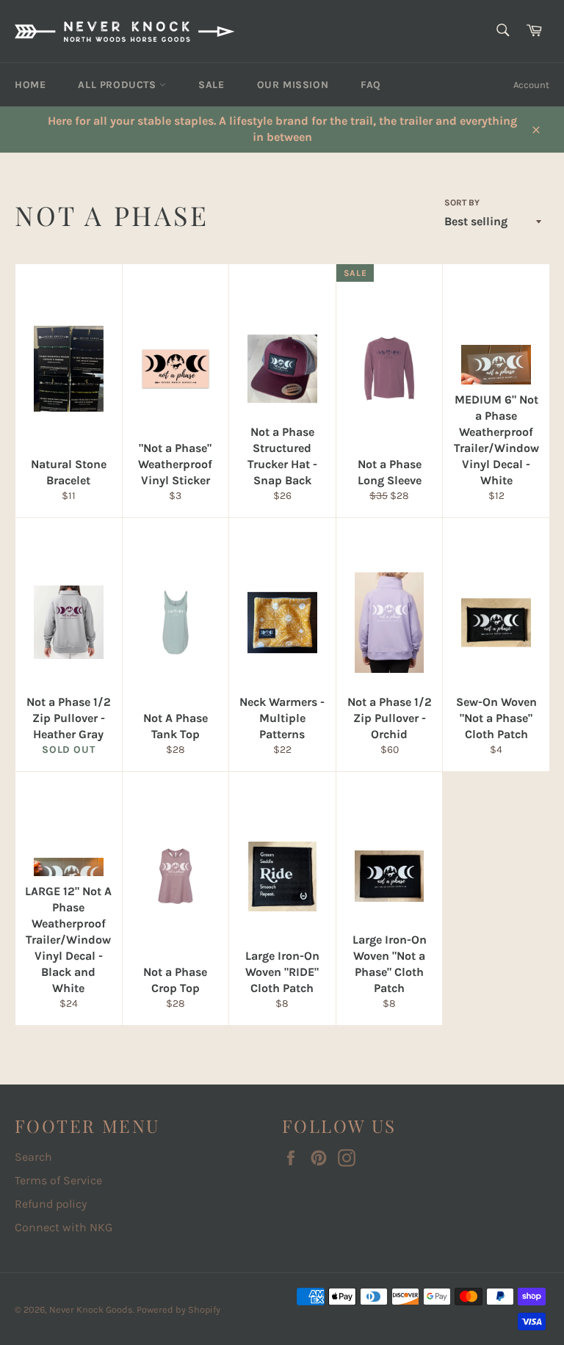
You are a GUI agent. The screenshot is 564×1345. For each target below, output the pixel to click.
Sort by (462, 202)
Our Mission (293, 85)
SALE (211, 85)
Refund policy (51, 1204)
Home (30, 85)
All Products (118, 85)
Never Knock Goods (91, 1309)
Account (531, 84)
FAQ (371, 85)
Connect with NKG (63, 1227)
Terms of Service (58, 1180)
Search (33, 1157)
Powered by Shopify (178, 1309)
